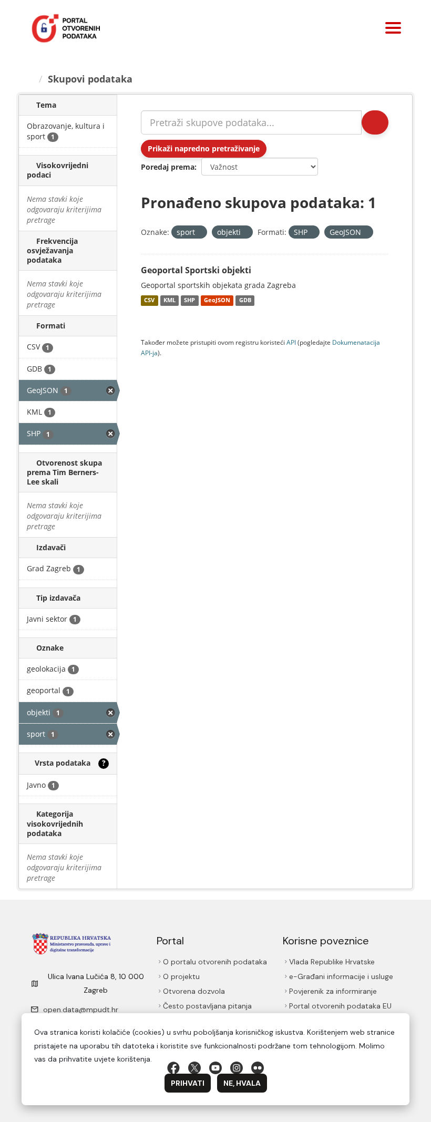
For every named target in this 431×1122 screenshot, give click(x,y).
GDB (245, 300)
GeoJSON (217, 300)
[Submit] (374, 122)
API (291, 342)
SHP (189, 300)
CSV (149, 300)
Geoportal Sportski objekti (196, 270)
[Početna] (30, 79)
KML (169, 300)
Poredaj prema (167, 167)
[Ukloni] (199, 232)
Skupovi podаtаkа (91, 79)
